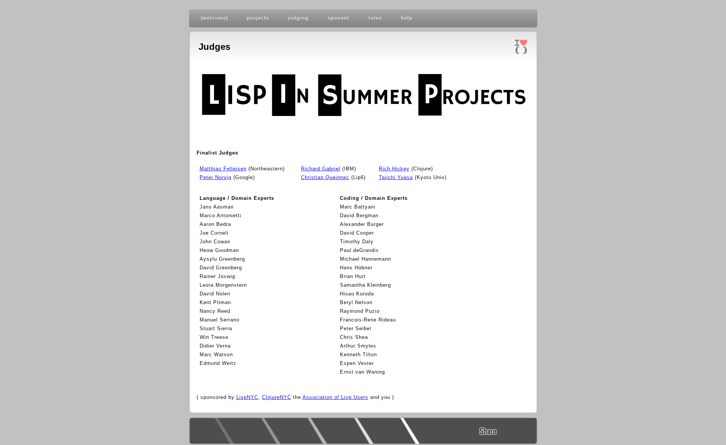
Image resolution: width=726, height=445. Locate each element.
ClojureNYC (276, 397)
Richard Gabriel (320, 169)
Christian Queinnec (325, 177)
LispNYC (247, 397)
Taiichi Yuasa (396, 177)
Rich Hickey (394, 169)
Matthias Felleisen (223, 169)
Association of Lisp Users (335, 397)
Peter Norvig (215, 177)
